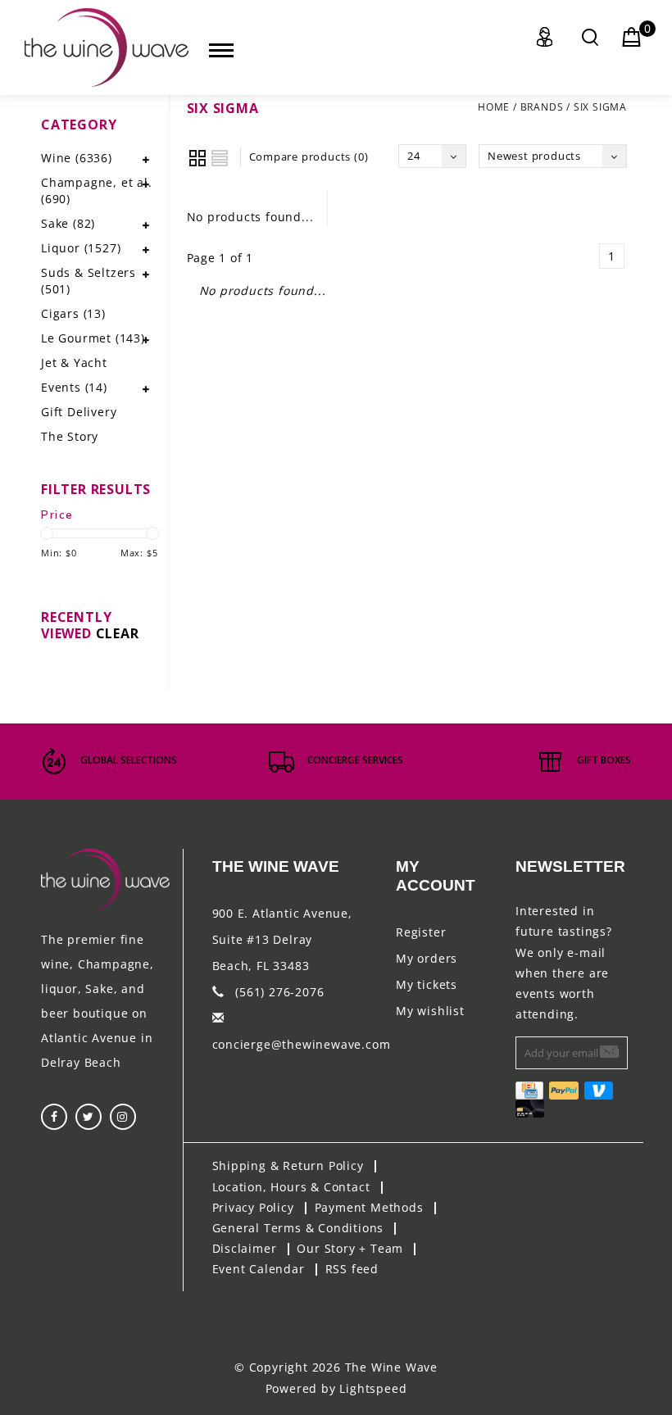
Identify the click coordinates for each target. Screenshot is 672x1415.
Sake (68, 223)
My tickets (426, 984)
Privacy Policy (253, 1207)
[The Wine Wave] (106, 47)
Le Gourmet (93, 338)
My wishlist (430, 1010)
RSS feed (352, 1269)
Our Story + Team (350, 1248)
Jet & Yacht (74, 362)
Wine (76, 158)
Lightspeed (372, 1388)
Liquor (80, 248)
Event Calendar (258, 1269)
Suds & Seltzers (88, 281)
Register (421, 932)
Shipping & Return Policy (288, 1165)
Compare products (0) (309, 156)
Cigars (73, 313)
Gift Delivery (78, 412)
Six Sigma (600, 107)
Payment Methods (369, 1207)
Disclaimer (244, 1248)
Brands (542, 107)
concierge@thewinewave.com (301, 1044)
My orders (426, 958)
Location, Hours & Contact (291, 1187)
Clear (117, 633)
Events (74, 387)
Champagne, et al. (96, 190)
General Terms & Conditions (298, 1228)
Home (494, 107)
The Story (69, 436)
